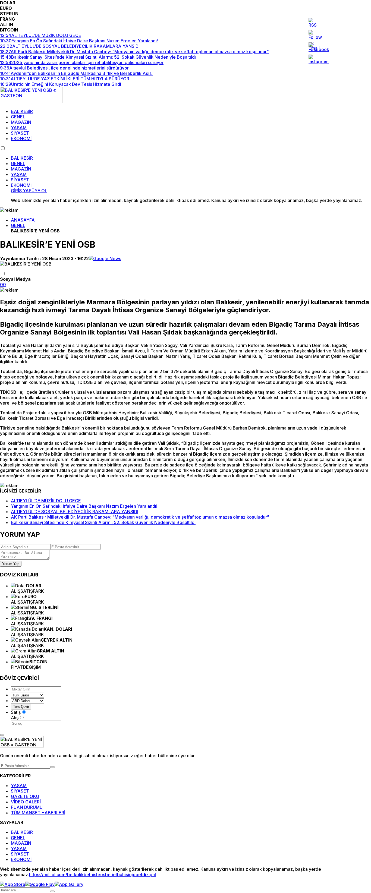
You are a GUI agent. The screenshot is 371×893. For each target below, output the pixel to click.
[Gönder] (52, 767)
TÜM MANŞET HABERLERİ (38, 812)
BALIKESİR (22, 111)
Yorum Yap (10, 564)
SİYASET (20, 133)
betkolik (75, 874)
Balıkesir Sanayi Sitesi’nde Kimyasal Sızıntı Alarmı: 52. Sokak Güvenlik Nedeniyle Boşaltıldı (103, 522)
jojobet (135, 874)
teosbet (104, 874)
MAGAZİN (21, 122)
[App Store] (12, 884)
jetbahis (120, 874)
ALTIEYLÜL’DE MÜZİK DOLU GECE (46, 500)
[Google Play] (40, 884)
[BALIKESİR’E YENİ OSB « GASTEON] (31, 101)
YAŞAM (19, 127)
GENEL (18, 116)
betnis (90, 874)
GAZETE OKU (25, 796)
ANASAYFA (23, 220)
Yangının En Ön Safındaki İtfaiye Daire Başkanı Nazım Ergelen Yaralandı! (84, 506)
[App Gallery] (69, 884)
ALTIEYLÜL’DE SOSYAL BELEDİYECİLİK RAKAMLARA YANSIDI (74, 511)
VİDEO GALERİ (26, 801)
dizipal (149, 874)
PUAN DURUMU (27, 807)
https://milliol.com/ (48, 874)
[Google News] (105, 258)
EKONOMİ (21, 138)
